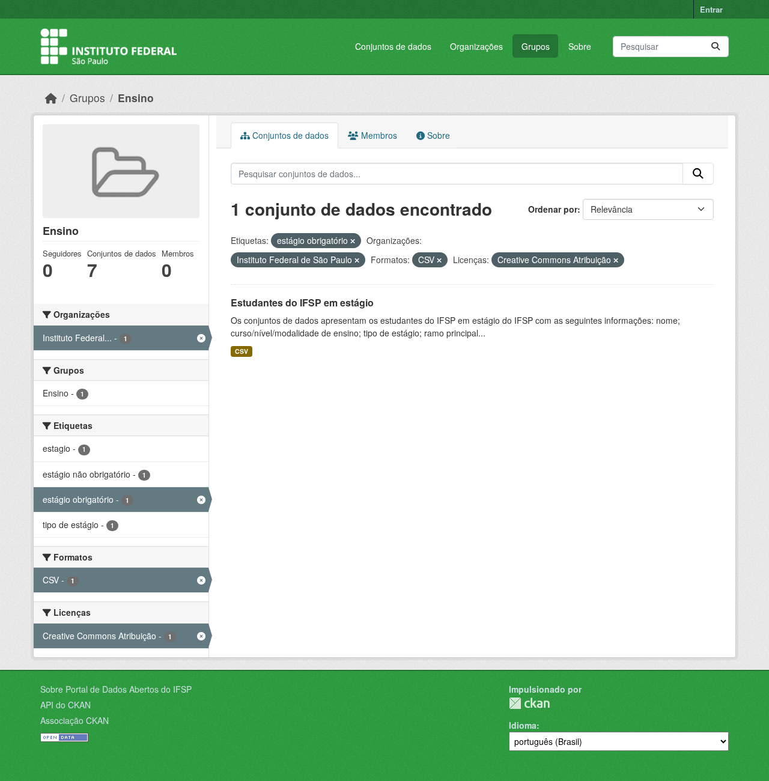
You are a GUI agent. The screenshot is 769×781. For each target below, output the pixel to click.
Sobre (579, 46)
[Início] (51, 97)
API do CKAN (65, 705)
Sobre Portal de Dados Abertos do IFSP (116, 689)
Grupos (535, 46)
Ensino (136, 97)
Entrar (711, 9)
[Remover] (352, 241)
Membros (378, 135)
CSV (241, 351)
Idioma (522, 725)
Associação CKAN (74, 720)
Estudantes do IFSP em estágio (302, 302)
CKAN (529, 703)
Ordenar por (552, 209)
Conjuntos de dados (393, 46)
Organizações (476, 46)
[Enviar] (716, 46)
